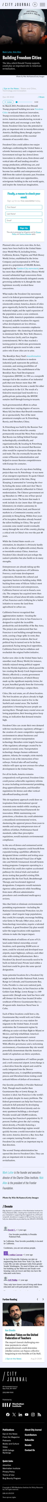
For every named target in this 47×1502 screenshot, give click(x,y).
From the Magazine (11, 1437)
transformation (34, 355)
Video (5, 1447)
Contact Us (30, 1450)
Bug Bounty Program (12, 1478)
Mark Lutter (7, 52)
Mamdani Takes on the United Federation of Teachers (21, 1336)
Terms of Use (8, 1475)
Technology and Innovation (14, 90)
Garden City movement (28, 268)
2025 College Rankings (8, 1451)
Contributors (31, 1434)
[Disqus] (23, 1258)
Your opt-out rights (9, 1497)
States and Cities (28, 88)
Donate (8, 1206)
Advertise (7, 1465)
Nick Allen (17, 52)
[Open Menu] (42, 4)
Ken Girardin (10, 1330)
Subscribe (29, 1439)
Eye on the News (14, 1358)
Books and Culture (11, 1444)
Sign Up (24, 228)
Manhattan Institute (11, 1468)
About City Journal (33, 1429)
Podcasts (7, 1440)
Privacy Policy (9, 1471)
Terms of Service (25, 234)
